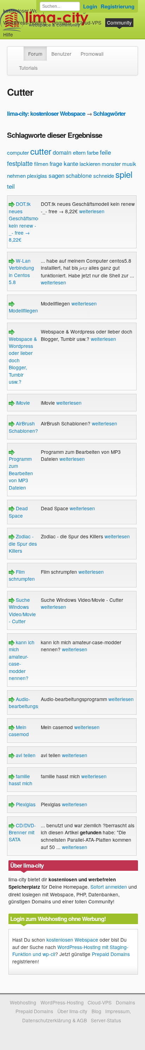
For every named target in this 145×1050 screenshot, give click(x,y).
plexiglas (37, 175)
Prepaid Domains (111, 953)
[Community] (19, 50)
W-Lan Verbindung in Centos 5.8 (21, 271)
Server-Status (106, 1020)
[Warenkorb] (18, 31)
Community (119, 22)
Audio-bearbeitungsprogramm (35, 702)
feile (105, 152)
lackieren (90, 163)
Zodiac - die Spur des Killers (23, 543)
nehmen (16, 175)
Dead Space (18, 512)
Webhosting (23, 1002)
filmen (41, 163)
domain (62, 152)
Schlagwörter (109, 113)
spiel (123, 174)
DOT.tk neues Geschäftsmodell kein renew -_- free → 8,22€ (27, 221)
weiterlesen (92, 211)
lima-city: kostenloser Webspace (46, 113)
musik (129, 163)
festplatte (20, 163)
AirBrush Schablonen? (23, 427)
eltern (79, 152)
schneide (103, 175)
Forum (35, 53)
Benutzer (61, 53)
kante (71, 163)
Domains (61, 22)
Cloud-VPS (89, 22)
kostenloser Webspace (28, 10)
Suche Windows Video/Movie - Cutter (22, 610)
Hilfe (8, 34)
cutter (40, 151)
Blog (96, 1011)
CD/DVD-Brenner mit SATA (22, 832)
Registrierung (117, 6)
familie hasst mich (20, 780)
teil (11, 186)
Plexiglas (25, 804)
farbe (93, 152)
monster (111, 163)
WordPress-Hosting (24, 22)
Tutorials (28, 67)
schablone (79, 175)
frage (56, 164)
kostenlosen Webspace (72, 939)
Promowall (92, 53)
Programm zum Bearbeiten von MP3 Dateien (21, 473)
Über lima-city (72, 1011)
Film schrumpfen (22, 575)
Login (90, 6)
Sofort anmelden (108, 886)
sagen (56, 175)
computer (18, 152)
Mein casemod (19, 730)
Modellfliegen (23, 310)
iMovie (22, 402)
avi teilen (25, 755)
